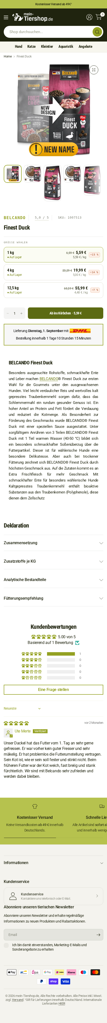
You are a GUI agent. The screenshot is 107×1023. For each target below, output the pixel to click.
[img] (16, 723)
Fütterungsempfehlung (23, 598)
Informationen (16, 862)
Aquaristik (65, 46)
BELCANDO (49, 379)
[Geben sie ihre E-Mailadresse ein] (98, 934)
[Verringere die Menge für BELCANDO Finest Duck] (7, 313)
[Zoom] (93, 69)
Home (8, 56)
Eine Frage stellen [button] (53, 689)
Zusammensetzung (20, 542)
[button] (32, 654)
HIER (61, 1003)
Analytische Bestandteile (25, 579)
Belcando (15, 217)
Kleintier (47, 46)
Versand (17, 1000)
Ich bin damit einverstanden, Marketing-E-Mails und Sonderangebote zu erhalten (49, 947)
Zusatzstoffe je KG (20, 561)
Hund (18, 46)
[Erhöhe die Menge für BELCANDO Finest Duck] (21, 313)
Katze (31, 46)
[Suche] (97, 32)
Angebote (85, 46)
